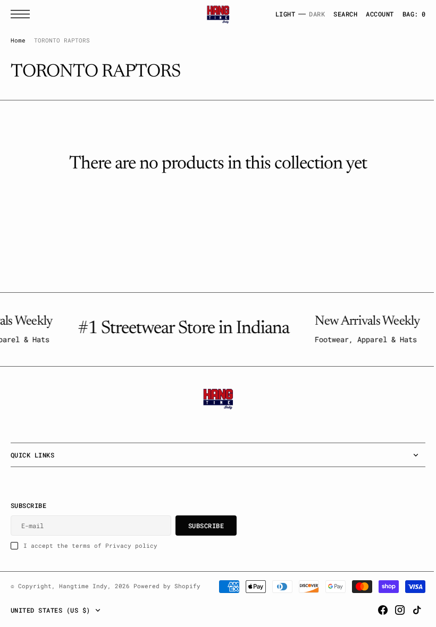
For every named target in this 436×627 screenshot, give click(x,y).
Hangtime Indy (83, 588)
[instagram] (391, 609)
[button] (23, 14)
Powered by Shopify (166, 588)
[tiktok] (408, 609)
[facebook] (374, 609)
